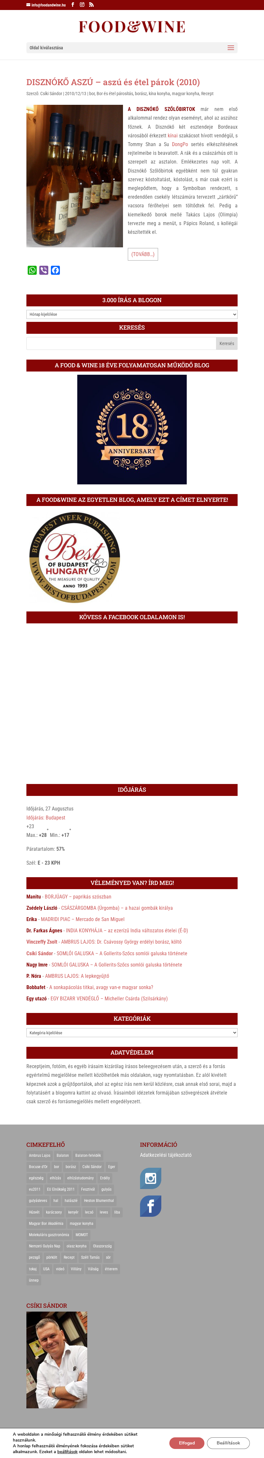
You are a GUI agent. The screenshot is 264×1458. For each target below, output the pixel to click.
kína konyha (159, 93)
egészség (36, 1178)
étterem (111, 1269)
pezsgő (34, 1257)
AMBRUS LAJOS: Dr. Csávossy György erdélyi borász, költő (121, 942)
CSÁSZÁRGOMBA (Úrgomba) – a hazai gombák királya (117, 908)
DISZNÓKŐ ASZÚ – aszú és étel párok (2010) (113, 81)
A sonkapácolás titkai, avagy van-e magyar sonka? (101, 987)
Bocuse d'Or (38, 1167)
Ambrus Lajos (39, 1155)
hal (55, 1200)
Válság (93, 1269)
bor (92, 93)
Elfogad (187, 1443)
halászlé (71, 1200)
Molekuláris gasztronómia (49, 1235)
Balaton (63, 1155)
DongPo (180, 144)
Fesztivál (88, 1189)
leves (104, 1212)
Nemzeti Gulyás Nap (44, 1246)
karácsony (54, 1212)
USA (46, 1269)
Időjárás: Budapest (45, 818)
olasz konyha (77, 1246)
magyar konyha (185, 93)
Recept (207, 93)
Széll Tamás (90, 1257)
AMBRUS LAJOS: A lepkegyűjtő (77, 976)
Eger (111, 1167)
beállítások (67, 1452)
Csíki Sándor (51, 93)
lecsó (89, 1212)
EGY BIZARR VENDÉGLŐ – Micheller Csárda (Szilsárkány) (109, 999)
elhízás (55, 1178)
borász (141, 93)
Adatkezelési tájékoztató (166, 1155)
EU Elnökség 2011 (61, 1189)
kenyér (73, 1212)
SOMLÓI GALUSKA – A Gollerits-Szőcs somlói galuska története (122, 953)
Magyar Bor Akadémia (46, 1223)
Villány (76, 1269)
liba (117, 1212)
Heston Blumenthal (99, 1200)
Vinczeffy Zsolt (41, 942)
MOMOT (82, 1235)
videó (60, 1269)
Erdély (105, 1178)
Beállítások (228, 1443)
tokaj (33, 1269)
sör (108, 1257)
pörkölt (51, 1257)
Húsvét (34, 1212)
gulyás (106, 1189)
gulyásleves (38, 1200)
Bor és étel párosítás (115, 93)
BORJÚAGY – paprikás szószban (78, 897)
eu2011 (35, 1189)
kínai (173, 136)
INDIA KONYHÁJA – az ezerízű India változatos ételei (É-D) (127, 930)
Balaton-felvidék (88, 1155)
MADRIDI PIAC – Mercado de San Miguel (83, 919)
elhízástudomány (80, 1178)
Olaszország (102, 1246)
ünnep (34, 1280)
